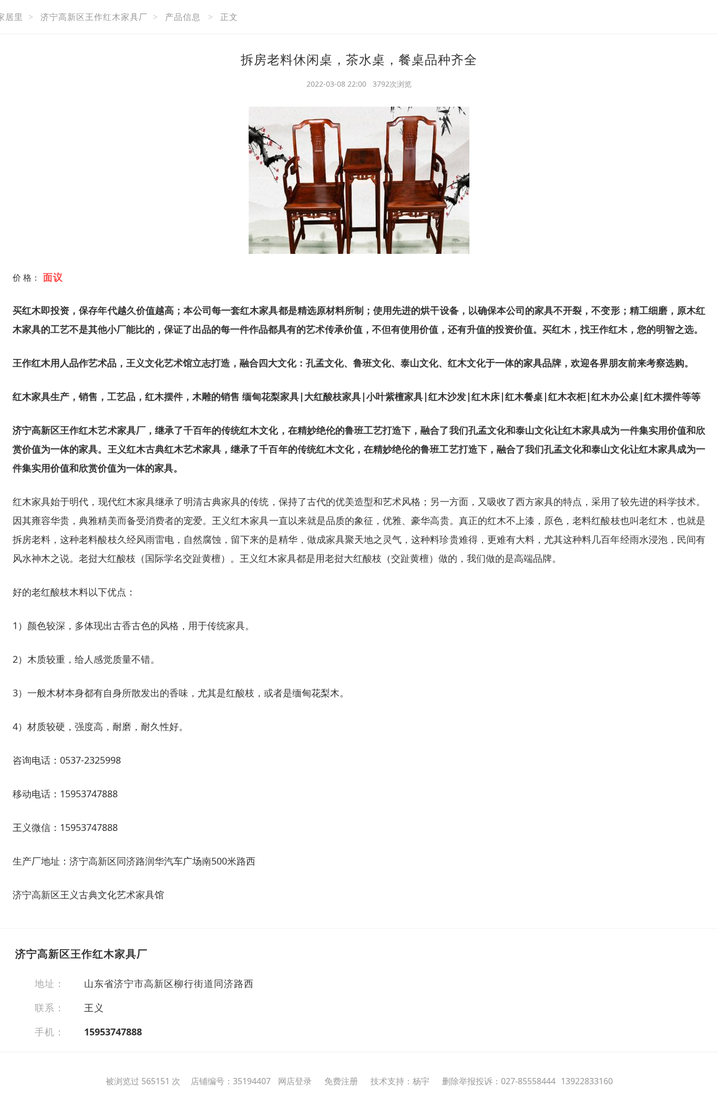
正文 (229, 17)
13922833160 (587, 1081)
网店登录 (295, 1081)
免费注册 (341, 1081)
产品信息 (183, 17)
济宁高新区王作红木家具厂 (94, 17)
